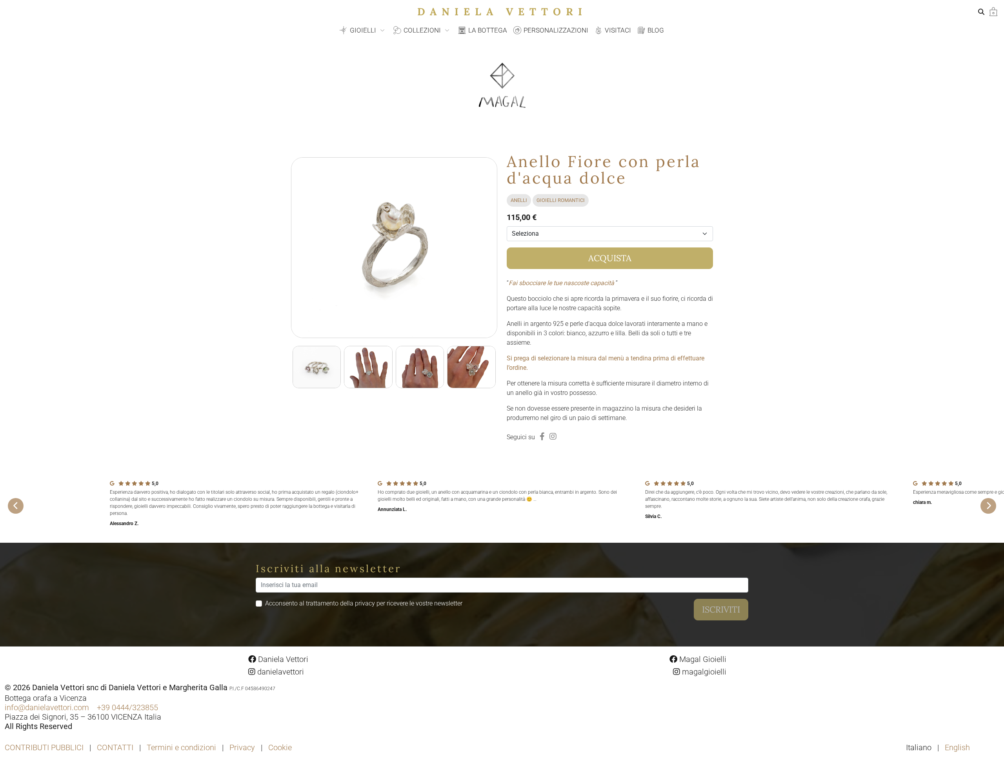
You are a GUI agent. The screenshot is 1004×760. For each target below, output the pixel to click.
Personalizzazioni (555, 30)
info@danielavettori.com (47, 707)
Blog (655, 30)
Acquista (609, 258)
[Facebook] (542, 436)
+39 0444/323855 (127, 707)
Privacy (242, 747)
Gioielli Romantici (561, 200)
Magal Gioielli (701, 659)
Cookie (280, 747)
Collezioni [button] (422, 30)
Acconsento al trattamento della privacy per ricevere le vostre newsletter (363, 603)
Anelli (519, 200)
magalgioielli (703, 671)
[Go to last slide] (16, 506)
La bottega (487, 30)
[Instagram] (553, 436)
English (957, 747)
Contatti (115, 747)
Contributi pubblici (44, 747)
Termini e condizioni (181, 747)
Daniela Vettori (502, 11)
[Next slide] (988, 506)
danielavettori (279, 671)
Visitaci (617, 30)
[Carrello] (993, 11)
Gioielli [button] (363, 30)
